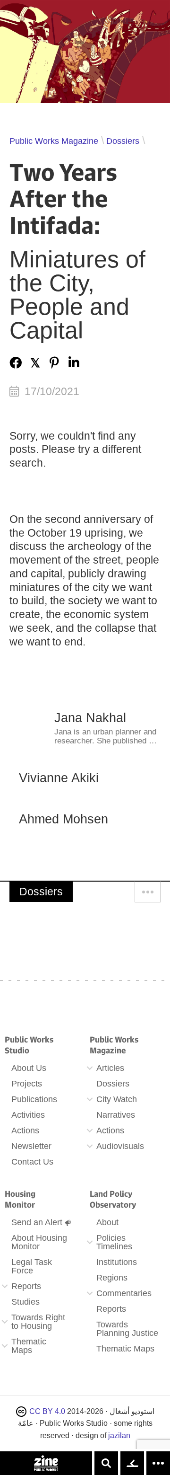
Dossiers (122, 141)
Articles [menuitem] (110, 1068)
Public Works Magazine (53, 141)
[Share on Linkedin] (74, 362)
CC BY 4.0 (47, 1411)
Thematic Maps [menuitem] (28, 1346)
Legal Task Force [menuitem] (31, 1266)
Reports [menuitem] (26, 1286)
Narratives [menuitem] (115, 1115)
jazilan (119, 1435)
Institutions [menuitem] (116, 1262)
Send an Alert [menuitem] (36, 1222)
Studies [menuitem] (25, 1302)
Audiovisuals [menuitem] (120, 1146)
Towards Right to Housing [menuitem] (38, 1322)
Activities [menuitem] (28, 1115)
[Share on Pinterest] (54, 362)
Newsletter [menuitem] (31, 1146)
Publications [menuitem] (34, 1099)
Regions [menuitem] (112, 1277)
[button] (89, 1068)
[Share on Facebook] (15, 362)
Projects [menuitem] (26, 1083)
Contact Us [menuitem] (32, 1161)
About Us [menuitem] (28, 1068)
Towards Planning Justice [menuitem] (127, 1329)
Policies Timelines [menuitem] (114, 1242)
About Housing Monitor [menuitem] (39, 1242)
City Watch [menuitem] (116, 1099)
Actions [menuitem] (25, 1130)
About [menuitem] (107, 1222)
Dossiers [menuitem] (112, 1083)
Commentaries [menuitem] (124, 1293)
